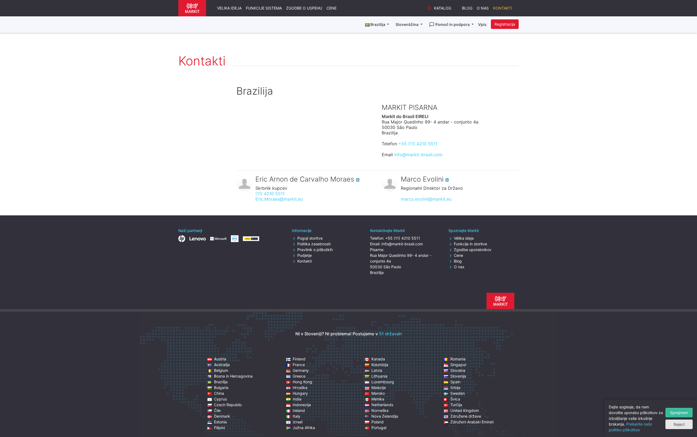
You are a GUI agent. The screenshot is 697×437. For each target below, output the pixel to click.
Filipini (219, 427)
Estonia (220, 422)
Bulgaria (221, 387)
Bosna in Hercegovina (233, 376)
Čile (217, 410)
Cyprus (220, 399)
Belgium (221, 370)
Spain (455, 381)
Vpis (482, 24)
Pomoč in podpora (452, 24)
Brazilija (221, 381)
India (297, 399)
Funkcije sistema (264, 8)
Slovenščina (407, 24)
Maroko (378, 393)
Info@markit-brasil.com (418, 154)
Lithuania (379, 376)
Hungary (300, 393)
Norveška (380, 410)
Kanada (378, 359)
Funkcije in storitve (470, 244)
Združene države (465, 416)
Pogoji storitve (310, 238)
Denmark (222, 416)
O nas (483, 8)
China (219, 393)
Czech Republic (228, 404)
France (299, 364)
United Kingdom (464, 410)
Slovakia (457, 370)
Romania (458, 359)
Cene (331, 8)
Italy (296, 416)
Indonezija (302, 404)
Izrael (297, 422)
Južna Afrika (304, 427)
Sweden (457, 393)
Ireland (299, 410)
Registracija (504, 24)
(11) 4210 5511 (270, 193)
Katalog (442, 8)
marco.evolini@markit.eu (426, 199)
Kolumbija (379, 364)
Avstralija (222, 364)
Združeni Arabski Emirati (472, 422)
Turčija (456, 404)
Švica (455, 399)
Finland (299, 359)
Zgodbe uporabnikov (472, 249)
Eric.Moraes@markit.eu (279, 199)
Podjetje (304, 255)
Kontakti (502, 8)
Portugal (378, 427)
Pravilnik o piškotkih (315, 249)
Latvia (376, 370)
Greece (299, 376)
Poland (377, 422)
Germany (301, 370)
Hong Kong (302, 381)
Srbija (455, 387)
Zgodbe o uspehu (304, 8)
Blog (467, 8)
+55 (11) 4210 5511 (417, 143)
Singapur (458, 364)
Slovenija (458, 376)
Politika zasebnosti (314, 244)
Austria (220, 359)
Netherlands (382, 404)
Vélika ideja (464, 238)
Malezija (378, 387)
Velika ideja (229, 8)
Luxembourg (382, 381)
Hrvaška (300, 387)
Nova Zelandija (384, 416)
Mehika (377, 399)
